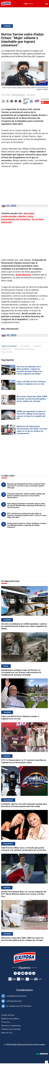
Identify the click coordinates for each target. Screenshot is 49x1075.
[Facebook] (12, 101)
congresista (37, 346)
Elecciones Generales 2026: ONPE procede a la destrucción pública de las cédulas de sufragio (32, 398)
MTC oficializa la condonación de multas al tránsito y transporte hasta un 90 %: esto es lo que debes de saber (26, 515)
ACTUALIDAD (24, 346)
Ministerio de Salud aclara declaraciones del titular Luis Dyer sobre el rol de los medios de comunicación (32, 430)
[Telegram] (20, 101)
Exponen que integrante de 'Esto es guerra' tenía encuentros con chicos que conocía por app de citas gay (26, 486)
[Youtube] (22, 973)
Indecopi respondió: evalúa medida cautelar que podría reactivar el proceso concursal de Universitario (26, 495)
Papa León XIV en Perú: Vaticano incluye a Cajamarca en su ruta (31, 382)
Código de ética (7, 1015)
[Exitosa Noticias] (6, 3)
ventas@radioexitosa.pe (16, 996)
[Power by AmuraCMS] (42, 1054)
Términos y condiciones (11, 1026)
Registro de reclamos (10, 1018)
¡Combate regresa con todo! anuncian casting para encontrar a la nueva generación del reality (24, 805)
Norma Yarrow (7, 352)
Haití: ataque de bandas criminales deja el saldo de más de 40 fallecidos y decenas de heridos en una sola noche (26, 505)
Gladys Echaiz (6, 349)
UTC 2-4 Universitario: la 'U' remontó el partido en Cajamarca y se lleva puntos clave (23, 761)
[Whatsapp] (3, 101)
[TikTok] (33, 973)
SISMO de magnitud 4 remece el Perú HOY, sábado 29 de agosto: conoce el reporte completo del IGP (31, 415)
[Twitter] (7, 101)
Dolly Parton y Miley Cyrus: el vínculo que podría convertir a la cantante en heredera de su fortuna (23, 849)
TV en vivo (5, 1022)
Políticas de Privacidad (10, 1029)
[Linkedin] (16, 101)
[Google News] (30, 973)
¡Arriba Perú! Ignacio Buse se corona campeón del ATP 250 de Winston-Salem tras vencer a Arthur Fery (23, 894)
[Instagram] (26, 973)
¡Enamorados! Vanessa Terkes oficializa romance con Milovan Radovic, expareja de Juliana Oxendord (27, 525)
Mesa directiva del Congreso (24, 349)
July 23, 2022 (8, 205)
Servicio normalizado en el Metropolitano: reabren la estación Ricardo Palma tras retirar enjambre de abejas (29, 370)
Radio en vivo (6, 1033)
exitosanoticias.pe (14, 1001)
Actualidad (7, 26)
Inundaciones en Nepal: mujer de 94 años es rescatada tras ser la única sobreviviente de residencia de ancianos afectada (21, 672)
